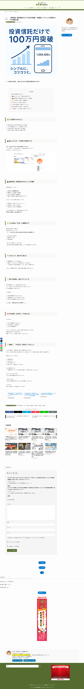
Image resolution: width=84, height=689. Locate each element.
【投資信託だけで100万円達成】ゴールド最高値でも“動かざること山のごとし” (15, 394)
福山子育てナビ (5, 587)
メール (8, 527)
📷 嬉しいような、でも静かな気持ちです (21, 96)
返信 (9, 485)
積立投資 (39, 405)
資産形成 (43, 405)
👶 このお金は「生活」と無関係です (20, 100)
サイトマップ (51, 685)
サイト (8, 532)
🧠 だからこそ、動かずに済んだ (19, 102)
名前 (8, 522)
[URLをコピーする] (53, 412)
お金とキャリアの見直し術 (11, 21)
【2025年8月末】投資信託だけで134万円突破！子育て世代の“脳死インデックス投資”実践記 (31, 394)
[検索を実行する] (40, 666)
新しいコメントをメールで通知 (13, 542)
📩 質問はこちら (42, 592)
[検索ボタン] (59, 7)
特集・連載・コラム (6, 584)
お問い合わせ (32, 685)
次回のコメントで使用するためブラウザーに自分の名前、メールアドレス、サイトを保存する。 (26, 537)
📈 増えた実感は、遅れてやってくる (20, 104)
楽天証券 (35, 405)
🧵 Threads (42, 567)
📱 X (42, 572)
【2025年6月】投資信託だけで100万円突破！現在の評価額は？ (48, 394)
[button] (9, 412)
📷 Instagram (42, 562)
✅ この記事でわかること (17, 94)
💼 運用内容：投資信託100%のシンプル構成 (22, 98)
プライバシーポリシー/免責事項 (42, 685)
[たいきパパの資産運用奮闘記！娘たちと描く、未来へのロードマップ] (42, 3)
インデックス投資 (26, 405)
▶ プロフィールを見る (66, 35)
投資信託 (31, 405)
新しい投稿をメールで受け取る (13, 546)
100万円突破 (20, 405)
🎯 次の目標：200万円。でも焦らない (20, 106)
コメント (9, 504)
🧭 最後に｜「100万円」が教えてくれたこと (22, 108)
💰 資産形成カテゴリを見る (29, 660)
